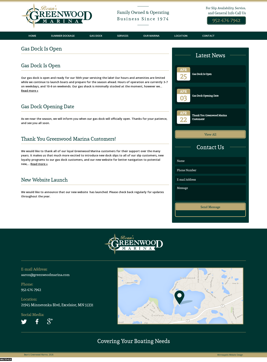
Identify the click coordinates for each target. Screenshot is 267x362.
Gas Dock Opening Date (47, 106)
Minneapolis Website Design (230, 354)
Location (180, 35)
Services (122, 35)
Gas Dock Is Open (40, 65)
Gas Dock (96, 35)
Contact (208, 35)
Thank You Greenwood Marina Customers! (68, 139)
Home (32, 35)
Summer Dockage (63, 35)
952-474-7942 (226, 20)
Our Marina (151, 35)
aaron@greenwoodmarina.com (45, 274)
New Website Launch (44, 180)
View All (210, 134)
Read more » (29, 90)
